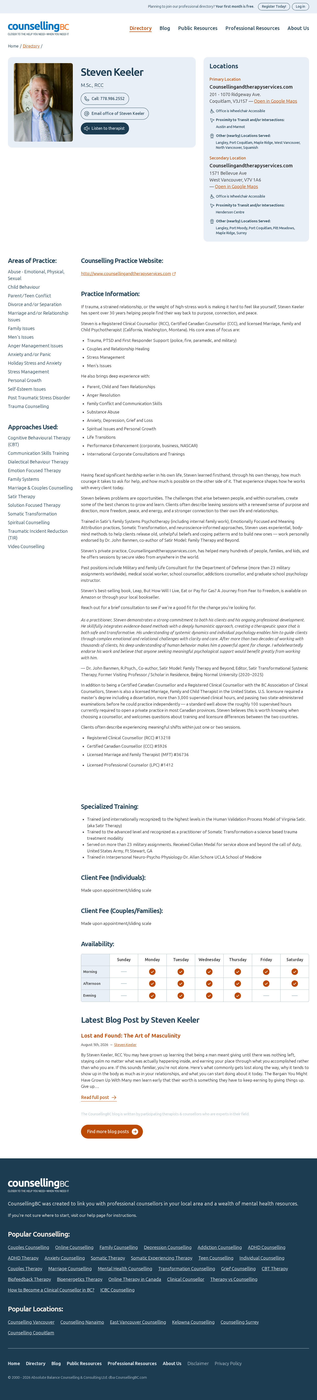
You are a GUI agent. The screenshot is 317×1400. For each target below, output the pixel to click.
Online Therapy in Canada (134, 1279)
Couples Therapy (25, 1269)
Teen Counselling (216, 1258)
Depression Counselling (168, 1247)
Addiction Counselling (220, 1247)
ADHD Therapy (23, 1258)
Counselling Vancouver (31, 1322)
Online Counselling (74, 1247)
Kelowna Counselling (193, 1322)
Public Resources (197, 28)
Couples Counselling (28, 1247)
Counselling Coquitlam (31, 1333)
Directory (141, 28)
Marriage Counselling (70, 1269)
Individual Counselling (262, 1258)
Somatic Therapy (108, 1258)
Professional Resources (252, 28)
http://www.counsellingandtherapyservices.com (126, 273)
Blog (164, 28)
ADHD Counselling (267, 1247)
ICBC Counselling (117, 1290)
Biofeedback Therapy (29, 1279)
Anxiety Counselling (65, 1258)
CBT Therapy (275, 1269)
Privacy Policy (228, 1363)
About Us (298, 28)
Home (13, 46)
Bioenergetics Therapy (80, 1279)
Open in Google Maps (275, 101)
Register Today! (274, 6)
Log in (300, 6)
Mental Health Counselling (125, 1269)
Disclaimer (198, 1363)
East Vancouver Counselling (138, 1322)
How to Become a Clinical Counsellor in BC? (51, 1290)
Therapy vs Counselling (234, 1279)
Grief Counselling (238, 1269)
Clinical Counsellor (185, 1279)
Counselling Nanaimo (82, 1322)
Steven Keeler (125, 1045)
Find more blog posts (108, 1131)
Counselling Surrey (240, 1322)
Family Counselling (119, 1247)
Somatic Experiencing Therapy (161, 1258)
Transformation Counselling (186, 1269)
